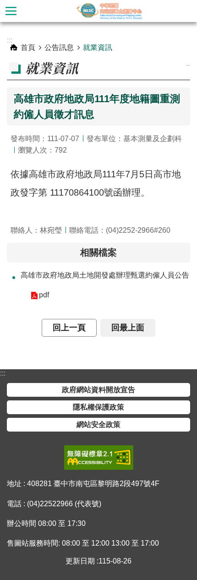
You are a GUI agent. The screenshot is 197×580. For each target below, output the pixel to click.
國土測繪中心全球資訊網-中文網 (109, 11)
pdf (44, 295)
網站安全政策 (98, 424)
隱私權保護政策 (98, 407)
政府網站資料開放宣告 (98, 390)
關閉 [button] (11, 11)
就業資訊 (97, 47)
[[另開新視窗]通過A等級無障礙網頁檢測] (98, 457)
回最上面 (127, 327)
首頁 (28, 47)
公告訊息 (59, 47)
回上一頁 (69, 327)
